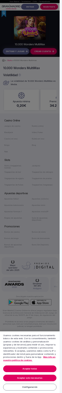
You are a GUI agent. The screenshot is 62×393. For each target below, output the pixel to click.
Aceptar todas (30, 368)
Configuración (29, 387)
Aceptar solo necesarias (30, 378)
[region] (30, 362)
